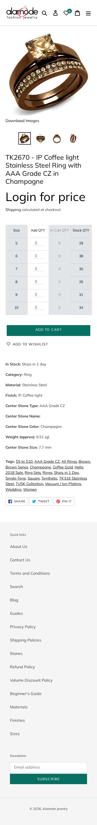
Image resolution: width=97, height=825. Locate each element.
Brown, (85, 461)
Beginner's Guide (26, 693)
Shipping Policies (25, 640)
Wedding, (13, 489)
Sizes (15, 733)
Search (16, 586)
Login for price (45, 196)
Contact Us (20, 559)
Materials (19, 706)
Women (30, 489)
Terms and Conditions (30, 573)
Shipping (13, 209)
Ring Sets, (33, 472)
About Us (18, 546)
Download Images (22, 120)
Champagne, (41, 467)
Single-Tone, (16, 478)
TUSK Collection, (30, 483)
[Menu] (88, 12)
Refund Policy (22, 666)
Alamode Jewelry (55, 809)
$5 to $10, (24, 461)
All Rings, (69, 461)
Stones (16, 653)
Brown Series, (17, 467)
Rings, (48, 472)
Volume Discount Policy (31, 680)
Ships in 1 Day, (66, 472)
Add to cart (48, 329)
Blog (14, 599)
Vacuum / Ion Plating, (63, 483)
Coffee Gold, (63, 467)
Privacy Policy (23, 626)
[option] (25, 138)
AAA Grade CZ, (47, 461)
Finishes (17, 720)
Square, (34, 478)
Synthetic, (50, 478)
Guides (16, 613)
